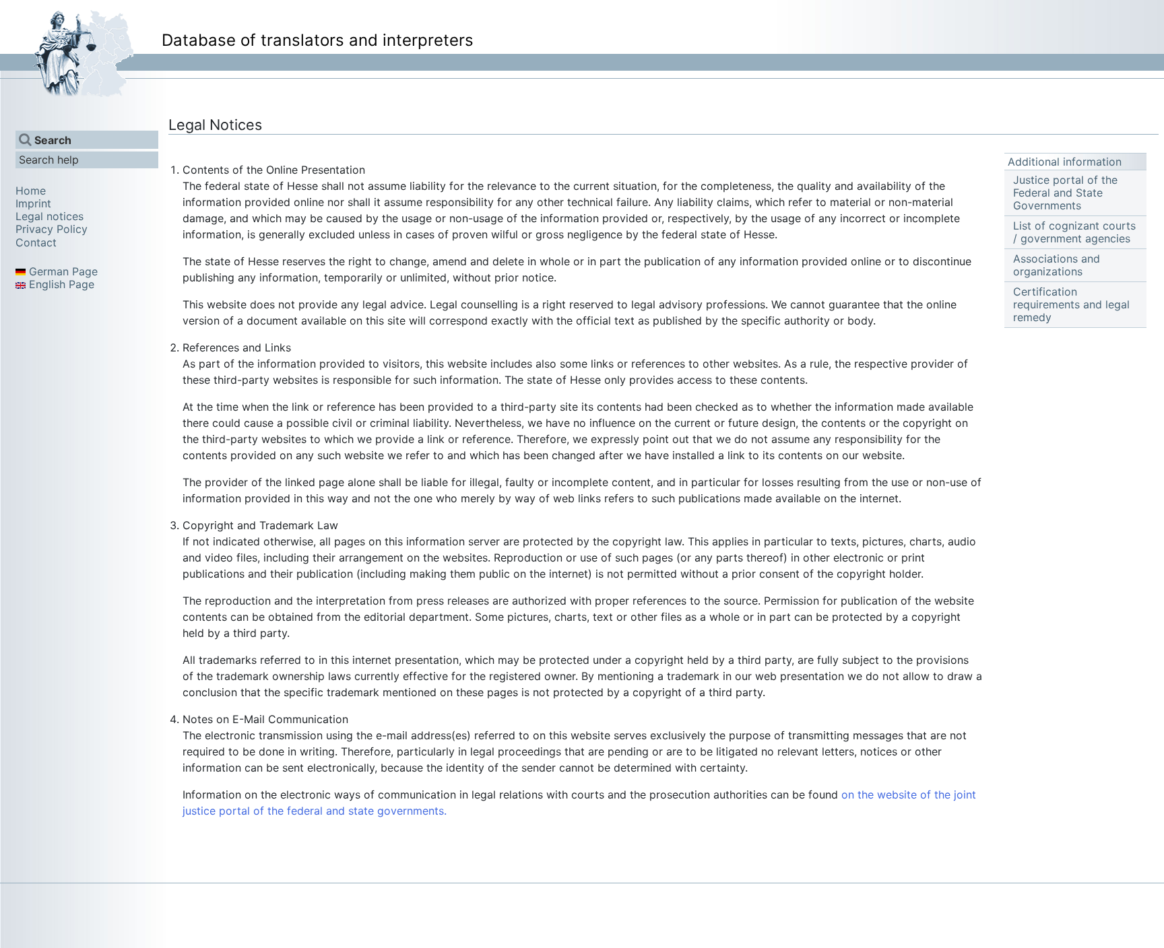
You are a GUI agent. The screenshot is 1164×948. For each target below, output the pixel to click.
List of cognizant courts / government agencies (1074, 232)
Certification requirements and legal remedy (1071, 304)
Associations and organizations (1056, 265)
